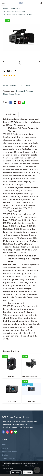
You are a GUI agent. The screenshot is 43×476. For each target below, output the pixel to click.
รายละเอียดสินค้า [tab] (11, 114)
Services (5, 455)
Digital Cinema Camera (11, 94)
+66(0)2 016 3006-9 (12, 427)
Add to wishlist (10, 85)
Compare (26, 85)
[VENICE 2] (21, 37)
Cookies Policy (8, 468)
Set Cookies (16, 472)
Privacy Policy (29, 466)
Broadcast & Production (25, 91)
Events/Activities (8, 459)
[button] (40, 3)
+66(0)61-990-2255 (26, 427)
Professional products (10, 452)
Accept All (27, 472)
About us (5, 448)
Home (4, 444)
